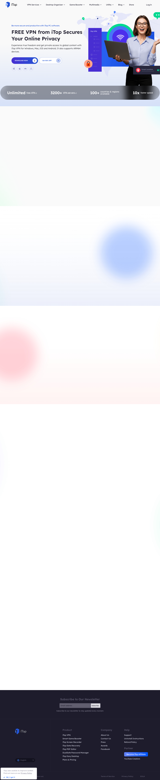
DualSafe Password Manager (76, 752)
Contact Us (106, 738)
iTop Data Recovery (71, 745)
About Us (105, 735)
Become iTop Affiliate (136, 754)
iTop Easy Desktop (71, 756)
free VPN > (31, 93)
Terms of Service (108, 776)
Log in (149, 5)
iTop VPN (67, 735)
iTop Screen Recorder (72, 742)
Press (103, 742)
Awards (104, 745)
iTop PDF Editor (69, 749)
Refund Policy (130, 742)
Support (127, 735)
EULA (142, 776)
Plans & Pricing (69, 760)
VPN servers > (70, 93)
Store (131, 5)
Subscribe (95, 706)
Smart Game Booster (72, 738)
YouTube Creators (132, 759)
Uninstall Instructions (134, 738)
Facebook (105, 749)
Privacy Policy (127, 776)
